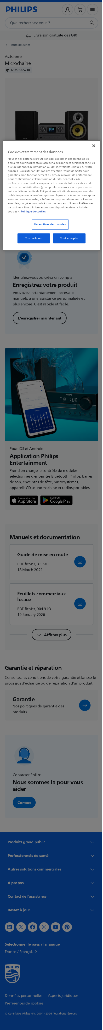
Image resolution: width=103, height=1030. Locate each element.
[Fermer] (90, 146)
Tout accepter (67, 238)
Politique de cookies (72, 211)
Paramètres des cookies (48, 224)
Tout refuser (31, 238)
